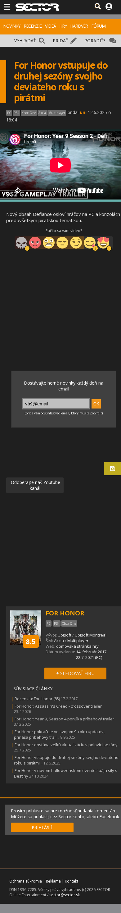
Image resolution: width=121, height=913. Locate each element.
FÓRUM (98, 26)
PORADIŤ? (94, 40)
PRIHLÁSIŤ (42, 827)
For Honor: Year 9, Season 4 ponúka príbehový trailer (64, 719)
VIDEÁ (50, 26)
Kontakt (71, 881)
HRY (63, 26)
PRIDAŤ (60, 40)
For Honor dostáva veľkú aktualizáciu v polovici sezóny (66, 744)
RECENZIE (33, 26)
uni (83, 112)
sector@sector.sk (64, 894)
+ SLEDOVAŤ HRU (75, 673)
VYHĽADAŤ (25, 40)
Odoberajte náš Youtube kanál (35, 485)
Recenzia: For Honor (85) (37, 698)
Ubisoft (64, 635)
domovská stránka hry (77, 646)
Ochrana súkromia (25, 881)
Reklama (53, 881)
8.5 (31, 641)
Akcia (59, 640)
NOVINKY (11, 26)
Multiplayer (77, 640)
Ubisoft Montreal (90, 635)
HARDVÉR (79, 26)
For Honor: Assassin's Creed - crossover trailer (58, 706)
